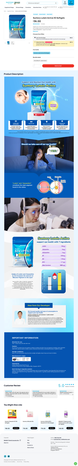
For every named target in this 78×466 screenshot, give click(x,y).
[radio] (34, 37)
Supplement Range (10, 11)
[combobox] (37, 65)
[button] (33, 23)
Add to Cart (58, 66)
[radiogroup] (53, 41)
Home (5, 11)
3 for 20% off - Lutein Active (40, 60)
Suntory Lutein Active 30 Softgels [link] (21, 11)
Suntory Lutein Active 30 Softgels (41, 53)
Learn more (52, 45)
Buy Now (16, 428)
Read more (35, 31)
